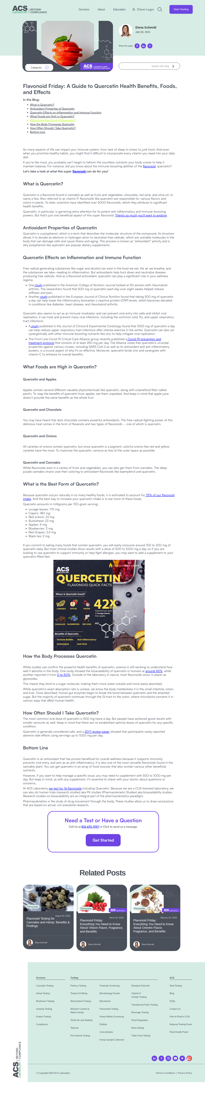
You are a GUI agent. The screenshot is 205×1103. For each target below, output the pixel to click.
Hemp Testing (43, 993)
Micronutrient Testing (80, 1001)
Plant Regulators (139, 1020)
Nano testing (137, 1028)
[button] (84, 9)
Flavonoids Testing (109, 1009)
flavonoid (149, 166)
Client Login (145, 9)
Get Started (103, 840)
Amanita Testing (44, 1009)
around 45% (153, 671)
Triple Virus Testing (140, 1035)
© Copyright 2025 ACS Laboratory (53, 1073)
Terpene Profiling (78, 993)
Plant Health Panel (179, 1032)
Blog (172, 993)
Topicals (74, 1028)
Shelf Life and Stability (81, 1020)
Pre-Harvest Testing (80, 1035)
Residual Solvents (140, 986)
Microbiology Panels (110, 993)
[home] (29, 9)
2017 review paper (97, 731)
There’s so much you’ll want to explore (141, 215)
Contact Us (175, 1009)
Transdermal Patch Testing (144, 1005)
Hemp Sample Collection (112, 1040)
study (38, 285)
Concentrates (106, 1032)
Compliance (42, 1024)
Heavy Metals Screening (112, 1016)
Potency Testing (78, 986)
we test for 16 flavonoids (65, 788)
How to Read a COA (180, 1016)
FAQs (172, 1001)
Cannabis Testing (44, 986)
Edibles (103, 1024)
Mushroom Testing (45, 1001)
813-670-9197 (90, 826)
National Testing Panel (181, 1024)
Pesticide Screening (110, 986)
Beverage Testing (140, 1012)
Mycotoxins (105, 1001)
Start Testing (181, 9)
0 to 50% (63, 675)
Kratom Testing (43, 1016)
